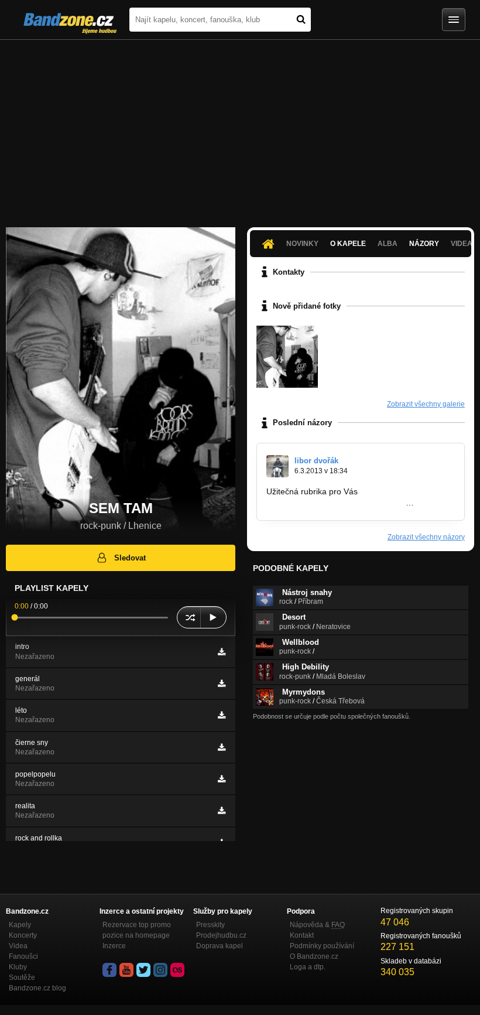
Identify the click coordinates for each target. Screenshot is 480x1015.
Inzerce (114, 946)
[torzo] (287, 356)
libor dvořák (316, 460)
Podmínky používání (322, 946)
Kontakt (302, 935)
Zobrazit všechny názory (426, 537)
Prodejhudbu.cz (221, 935)
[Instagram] (160, 970)
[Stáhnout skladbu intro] (221, 652)
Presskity (210, 925)
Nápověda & (317, 925)
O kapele (348, 244)
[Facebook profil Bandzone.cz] (109, 970)
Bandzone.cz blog (37, 988)
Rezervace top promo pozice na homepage (136, 930)
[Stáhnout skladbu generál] (221, 683)
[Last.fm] (177, 970)
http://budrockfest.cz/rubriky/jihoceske (336, 502)
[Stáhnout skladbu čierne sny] (221, 747)
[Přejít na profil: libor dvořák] (277, 466)
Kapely (20, 925)
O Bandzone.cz (314, 956)
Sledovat (130, 557)
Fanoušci (23, 956)
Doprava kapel (219, 946)
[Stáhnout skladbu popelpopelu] (221, 779)
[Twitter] (143, 970)
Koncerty (23, 935)
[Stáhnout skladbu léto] (221, 715)
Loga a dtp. (307, 967)
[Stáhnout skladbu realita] (221, 810)
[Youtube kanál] (126, 970)
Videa (18, 946)
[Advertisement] (240, 128)
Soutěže (22, 977)
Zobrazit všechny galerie (426, 404)
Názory (424, 244)
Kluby (18, 967)
